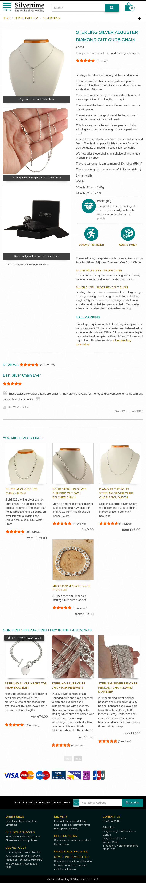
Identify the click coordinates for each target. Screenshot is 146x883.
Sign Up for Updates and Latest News (42, 802)
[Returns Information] (128, 234)
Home (6, 18)
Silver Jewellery (26, 18)
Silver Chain (51, 18)
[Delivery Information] (91, 234)
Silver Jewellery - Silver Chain (99, 270)
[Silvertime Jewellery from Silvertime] (30, 7)
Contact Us (111, 816)
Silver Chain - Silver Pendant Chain (102, 287)
